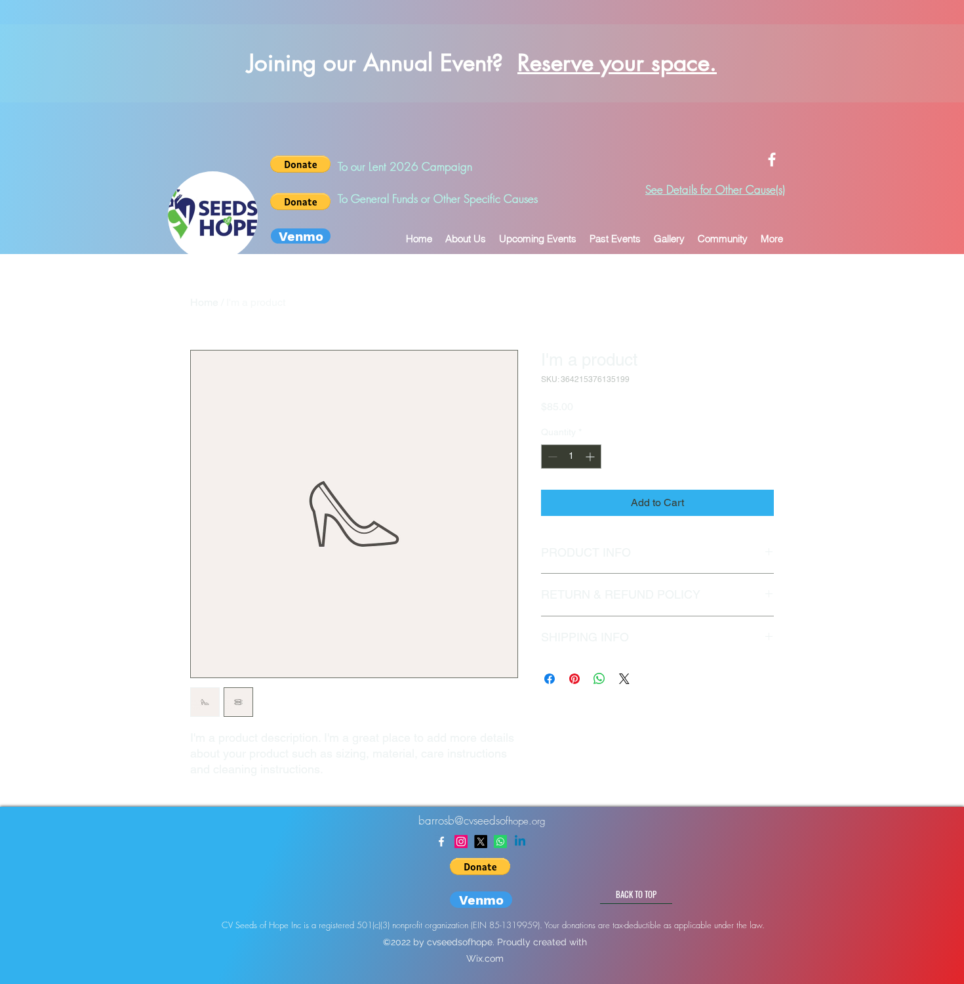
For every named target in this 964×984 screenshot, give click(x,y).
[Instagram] (461, 841)
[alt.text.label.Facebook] (772, 159)
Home (204, 302)
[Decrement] (551, 456)
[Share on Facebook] (549, 679)
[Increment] (591, 456)
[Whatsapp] (500, 841)
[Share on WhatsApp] (599, 679)
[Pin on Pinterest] (574, 679)
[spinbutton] (571, 456)
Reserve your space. (617, 62)
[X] (480, 841)
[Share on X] (624, 679)
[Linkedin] (520, 841)
